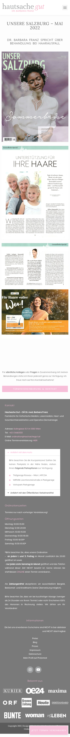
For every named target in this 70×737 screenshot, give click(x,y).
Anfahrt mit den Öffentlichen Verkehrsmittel (32, 493)
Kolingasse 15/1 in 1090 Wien (27, 429)
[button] (65, 7)
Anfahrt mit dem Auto (21, 452)
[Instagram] (30, 669)
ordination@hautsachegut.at (26, 436)
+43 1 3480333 (16, 432)
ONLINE (20, 572)
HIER (35, 440)
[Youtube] (38, 669)
